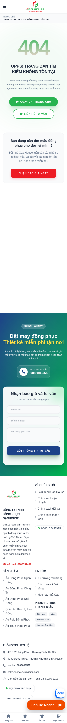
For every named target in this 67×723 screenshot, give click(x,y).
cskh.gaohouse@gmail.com (23, 671)
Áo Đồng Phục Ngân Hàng (18, 580)
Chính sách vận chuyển (47, 500)
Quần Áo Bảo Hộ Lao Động (18, 611)
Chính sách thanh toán (48, 516)
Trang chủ (9, 17)
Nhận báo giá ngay (33, 173)
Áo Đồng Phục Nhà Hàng (17, 600)
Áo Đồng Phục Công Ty (18, 590)
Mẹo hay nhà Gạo (48, 594)
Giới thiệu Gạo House (51, 492)
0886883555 (23, 665)
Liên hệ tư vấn (35, 113)
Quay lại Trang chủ (35, 101)
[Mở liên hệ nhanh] (60, 693)
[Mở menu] (4, 6)
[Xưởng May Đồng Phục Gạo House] (35, 6)
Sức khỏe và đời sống (48, 586)
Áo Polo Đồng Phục (17, 619)
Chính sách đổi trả (49, 508)
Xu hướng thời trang (50, 578)
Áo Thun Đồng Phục (17, 625)
